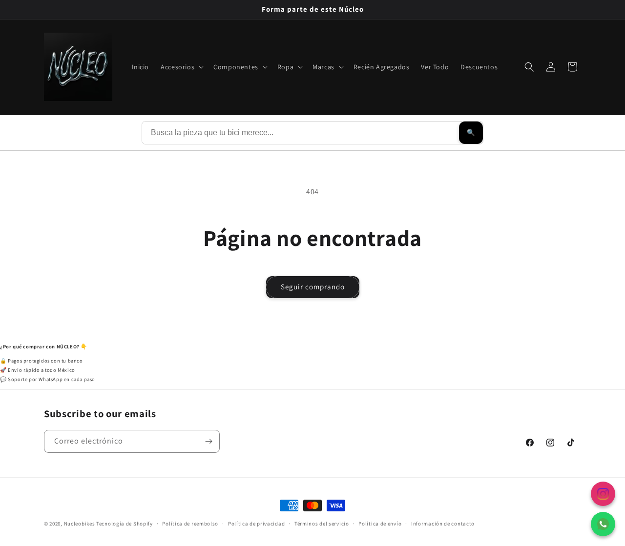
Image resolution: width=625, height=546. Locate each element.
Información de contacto (443, 523)
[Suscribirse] (208, 441)
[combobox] (300, 132)
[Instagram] (603, 494)
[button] (181, 67)
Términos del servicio (321, 523)
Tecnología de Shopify (124, 523)
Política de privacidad (256, 523)
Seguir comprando (313, 286)
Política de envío (379, 523)
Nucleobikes (79, 523)
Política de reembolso (190, 523)
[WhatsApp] (603, 524)
